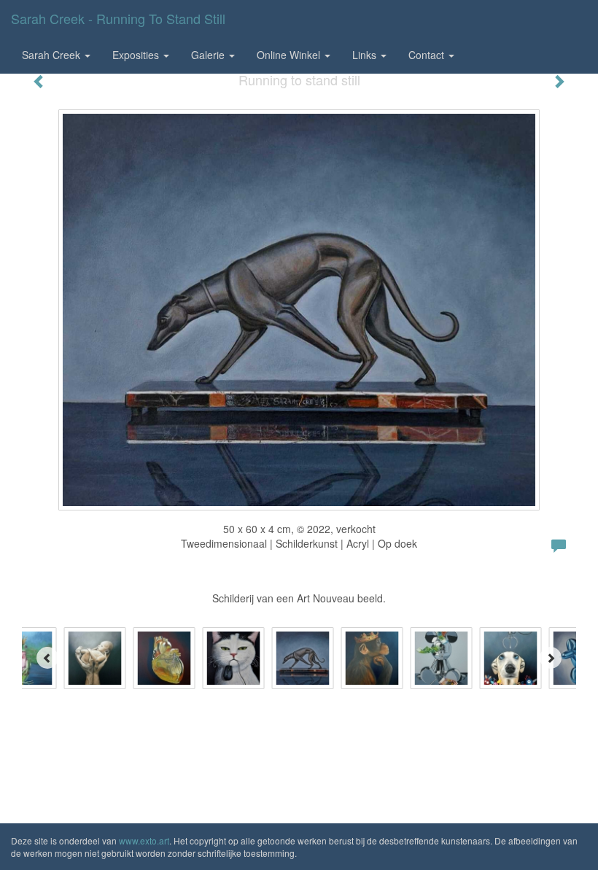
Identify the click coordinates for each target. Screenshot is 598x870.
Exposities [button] (137, 54)
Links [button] (365, 54)
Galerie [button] (209, 54)
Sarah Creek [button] (52, 54)
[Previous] (47, 658)
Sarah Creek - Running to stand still (118, 18)
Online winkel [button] (290, 54)
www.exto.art (144, 840)
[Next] (551, 658)
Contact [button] (427, 54)
